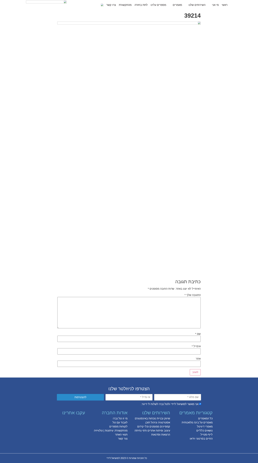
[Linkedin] (60, 420)
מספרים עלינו (158, 4)
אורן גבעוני (81, 458)
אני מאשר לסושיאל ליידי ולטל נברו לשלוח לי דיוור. (169, 404)
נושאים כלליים (204, 430)
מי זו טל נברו (120, 418)
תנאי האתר (121, 434)
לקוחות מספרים (118, 426)
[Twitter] (77, 420)
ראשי (225, 4)
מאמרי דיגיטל (205, 426)
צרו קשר (111, 4)
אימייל (196, 346)
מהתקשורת (125, 4)
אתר (198, 358)
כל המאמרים (205, 418)
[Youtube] (55, 420)
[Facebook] (82, 420)
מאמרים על (206, 422)
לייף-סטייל (207, 434)
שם (198, 334)
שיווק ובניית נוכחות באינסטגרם (152, 418)
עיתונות (109, 430)
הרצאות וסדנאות (160, 434)
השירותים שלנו (197, 4)
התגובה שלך (193, 295)
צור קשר (123, 438)
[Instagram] (71, 420)
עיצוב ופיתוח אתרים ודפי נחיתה (152, 430)
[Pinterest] (66, 420)
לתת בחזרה (141, 4)
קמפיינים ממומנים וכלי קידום (153, 426)
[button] (97, 4)
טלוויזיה (98, 430)
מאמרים (177, 4)
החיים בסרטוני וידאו (201, 438)
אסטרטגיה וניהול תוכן (157, 422)
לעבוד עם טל (120, 422)
